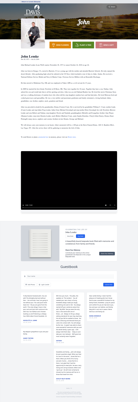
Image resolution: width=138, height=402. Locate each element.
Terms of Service (74, 393)
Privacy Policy (63, 393)
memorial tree (43, 137)
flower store (72, 137)
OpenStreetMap (71, 397)
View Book (70, 236)
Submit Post (108, 284)
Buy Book (80, 236)
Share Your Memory (107, 253)
